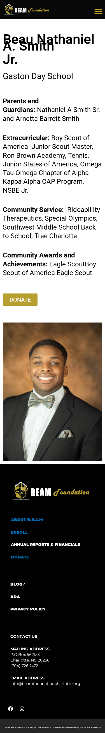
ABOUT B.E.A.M (27, 519)
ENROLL (19, 532)
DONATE (20, 557)
